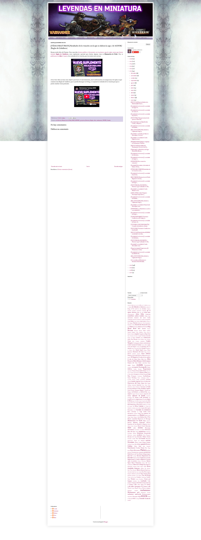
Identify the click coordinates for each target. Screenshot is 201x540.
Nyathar (148, 442)
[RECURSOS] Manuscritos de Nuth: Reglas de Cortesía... (140, 177)
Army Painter (137, 321)
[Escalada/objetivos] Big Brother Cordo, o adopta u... (139, 122)
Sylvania (133, 475)
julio (132, 85)
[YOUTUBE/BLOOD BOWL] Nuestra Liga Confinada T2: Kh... (140, 185)
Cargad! (139, 335)
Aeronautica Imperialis (141, 310)
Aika (138, 312)
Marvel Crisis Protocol (132, 426)
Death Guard (139, 350)
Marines (129, 422)
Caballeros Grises (142, 332)
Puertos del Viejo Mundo (137, 454)
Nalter (144, 437)
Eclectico (140, 355)
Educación (144, 355)
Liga (141, 411)
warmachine (130, 496)
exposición (130, 370)
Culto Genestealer (135, 348)
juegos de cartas (143, 399)
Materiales (148, 426)
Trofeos (129, 482)
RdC (131, 455)
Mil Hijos (133, 431)
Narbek (148, 437)
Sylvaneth (130, 475)
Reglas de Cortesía (145, 459)
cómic (133, 341)
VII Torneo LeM (145, 486)
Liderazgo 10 (134, 411)
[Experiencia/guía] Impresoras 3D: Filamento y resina (140, 248)
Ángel (149, 316)
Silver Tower (130, 470)
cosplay (148, 345)
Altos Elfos (140, 314)
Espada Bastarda (137, 369)
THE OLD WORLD (128, 38)
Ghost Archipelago (141, 378)
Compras (137, 341)
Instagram (130, 397)
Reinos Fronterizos (142, 461)
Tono (129, 479)
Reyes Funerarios (136, 463)
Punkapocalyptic (146, 454)
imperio (130, 394)
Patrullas (138, 448)
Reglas (91, 120)
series (145, 466)
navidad (133, 438)
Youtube (109, 120)
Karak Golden (130, 402)
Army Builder (131, 321)
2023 (130, 66)
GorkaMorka (142, 379)
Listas (144, 411)
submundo (138, 473)
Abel (140, 309)
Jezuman (56, 511)
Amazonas (147, 314)
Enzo (149, 363)
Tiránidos (138, 477)
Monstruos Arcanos (132, 435)
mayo (132, 90)
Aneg (146, 316)
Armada (142, 319)
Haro (143, 385)
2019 (130, 267)
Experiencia (146, 369)
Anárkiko (141, 316)
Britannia (136, 330)
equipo (129, 365)
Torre (139, 481)
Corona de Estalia (136, 345)
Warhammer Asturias (145, 492)
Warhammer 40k (133, 492)
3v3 (149, 305)
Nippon (135, 440)
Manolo (129, 419)
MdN (73, 120)
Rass (129, 455)
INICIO (51, 38)
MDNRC (77, 120)
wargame (148, 488)
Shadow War (143, 468)
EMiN (144, 361)
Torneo (133, 479)
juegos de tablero (135, 401)
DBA (134, 350)
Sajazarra (148, 464)
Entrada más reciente (56, 166)
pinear (129, 450)
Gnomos (133, 379)
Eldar (142, 359)
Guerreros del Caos (134, 383)
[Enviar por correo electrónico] (69, 118)
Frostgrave (133, 376)
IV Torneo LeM (137, 397)
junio (132, 88)
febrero (133, 97)
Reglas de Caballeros (136, 459)
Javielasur (145, 397)
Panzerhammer (131, 448)
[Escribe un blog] (71, 118)
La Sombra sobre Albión (136, 408)
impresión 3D (147, 394)
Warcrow (140, 488)
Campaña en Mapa (143, 334)
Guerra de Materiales (145, 381)
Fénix (147, 370)
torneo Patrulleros (139, 479)
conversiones (146, 343)
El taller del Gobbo (132, 359)
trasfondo (144, 481)
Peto (146, 448)
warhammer (99, 120)
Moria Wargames (146, 435)
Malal (138, 417)
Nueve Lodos (138, 442)
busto (144, 330)
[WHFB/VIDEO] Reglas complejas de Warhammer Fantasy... (140, 142)
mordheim (139, 435)
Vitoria (129, 488)
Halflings (129, 385)
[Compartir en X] (72, 118)
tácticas (139, 475)
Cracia (138, 346)
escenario (129, 367)
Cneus (129, 341)
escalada (140, 365)
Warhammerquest (146, 494)
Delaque (145, 350)
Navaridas (130, 438)
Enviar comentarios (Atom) (65, 169)
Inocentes (148, 395)
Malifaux (142, 417)
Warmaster (135, 496)
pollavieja (129, 452)
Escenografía (143, 367)
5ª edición (130, 307)
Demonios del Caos (138, 352)
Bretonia (130, 330)
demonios (130, 352)
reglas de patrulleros (132, 461)
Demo (148, 350)
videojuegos (137, 486)
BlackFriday (135, 326)
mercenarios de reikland (139, 429)
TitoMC (148, 477)
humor (141, 390)
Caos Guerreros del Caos (133, 335)
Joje (149, 397)
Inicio (88, 166)
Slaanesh (143, 470)
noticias (148, 440)
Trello (149, 481)
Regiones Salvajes (136, 457)
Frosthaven (139, 376)
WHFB (104, 120)
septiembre (134, 80)
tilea (135, 477)
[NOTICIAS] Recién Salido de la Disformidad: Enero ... (139, 102)
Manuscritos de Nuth (66, 120)
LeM (134, 410)
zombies (129, 500)
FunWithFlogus (146, 376)
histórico (134, 388)
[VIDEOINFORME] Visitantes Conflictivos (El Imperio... (139, 217)
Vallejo (138, 484)
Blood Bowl (132, 328)
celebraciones (146, 337)
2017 (130, 272)
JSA (135, 399)
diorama (148, 352)
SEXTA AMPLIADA (141, 38)
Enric (139, 363)
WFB (139, 496)
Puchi (129, 454)
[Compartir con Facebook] (74, 118)
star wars (132, 472)
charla (129, 339)
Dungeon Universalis (132, 355)
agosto (133, 83)
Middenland (147, 429)
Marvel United (141, 426)
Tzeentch (143, 482)
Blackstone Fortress (142, 326)
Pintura (143, 450)
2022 (130, 68)
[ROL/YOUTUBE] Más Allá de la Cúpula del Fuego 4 (139, 130)
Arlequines (139, 319)
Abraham (144, 309)
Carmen (143, 335)
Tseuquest (134, 482)
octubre (133, 78)
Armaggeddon (147, 319)
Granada (129, 381)
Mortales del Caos (132, 437)
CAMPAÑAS (71, 38)
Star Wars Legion (146, 472)
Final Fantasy (136, 372)
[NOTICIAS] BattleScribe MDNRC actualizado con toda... (140, 233)
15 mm (132, 305)
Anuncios (136, 317)
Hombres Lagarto (145, 388)
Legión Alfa (144, 408)
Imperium (141, 394)
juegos (137, 399)
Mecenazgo (147, 428)
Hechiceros (138, 386)
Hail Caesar (147, 383)
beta (128, 326)
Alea (143, 312)
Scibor (138, 466)
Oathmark (130, 444)
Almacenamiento (131, 314)
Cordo (129, 345)
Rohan (143, 463)
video (95, 120)
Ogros (133, 444)
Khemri (145, 402)
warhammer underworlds (134, 494)
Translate (133, 299)
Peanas (142, 448)
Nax (137, 438)
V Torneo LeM (132, 484)
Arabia (148, 317)
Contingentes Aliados (138, 343)
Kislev (140, 404)
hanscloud (139, 385)
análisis (137, 316)
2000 (137, 305)
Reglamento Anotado (145, 457)
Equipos (133, 365)
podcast (148, 450)
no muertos (141, 440)
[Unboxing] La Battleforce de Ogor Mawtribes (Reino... (140, 150)
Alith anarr (147, 312)
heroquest (130, 388)
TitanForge (143, 477)
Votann (132, 488)
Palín (144, 446)
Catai (142, 337)
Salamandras (130, 466)
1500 (135, 305)
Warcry (144, 488)
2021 (130, 71)
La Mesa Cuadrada (138, 406)
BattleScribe (138, 324)
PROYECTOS (90, 38)
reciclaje (134, 455)
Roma (149, 463)
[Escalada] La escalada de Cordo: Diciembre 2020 (139, 244)
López (139, 413)
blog (149, 326)
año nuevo (143, 317)
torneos (135, 481)
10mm (129, 305)
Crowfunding (143, 346)
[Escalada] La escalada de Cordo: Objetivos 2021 (139, 138)
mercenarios (131, 429)
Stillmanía (134, 473)
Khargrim (141, 402)
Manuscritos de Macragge (144, 419)
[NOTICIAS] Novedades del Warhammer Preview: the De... (139, 146)
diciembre (133, 73)
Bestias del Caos (146, 324)
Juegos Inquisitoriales (143, 401)
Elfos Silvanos (137, 361)
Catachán (138, 337)
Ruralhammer (130, 464)
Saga (145, 464)
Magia (129, 417)
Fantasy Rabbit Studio (141, 370)
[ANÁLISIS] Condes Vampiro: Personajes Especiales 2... (139, 193)
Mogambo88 (147, 433)
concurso (142, 341)
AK (140, 312)
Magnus (135, 417)
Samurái (134, 466)
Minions (134, 433)
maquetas (148, 420)
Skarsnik (134, 470)
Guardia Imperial (135, 381)
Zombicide (147, 498)
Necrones (148, 438)
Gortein (148, 379)
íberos (149, 392)
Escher (148, 367)
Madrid (142, 415)
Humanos (137, 390)
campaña (136, 334)
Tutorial (138, 482)
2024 (130, 63)
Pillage (149, 448)
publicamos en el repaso (59, 56)
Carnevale (148, 335)
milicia (137, 431)
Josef (133, 399)
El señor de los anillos (144, 357)
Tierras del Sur (131, 477)
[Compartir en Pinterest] (75, 118)
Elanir (139, 359)
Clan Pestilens (147, 339)
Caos (149, 334)
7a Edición (142, 307)
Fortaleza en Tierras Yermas (140, 374)
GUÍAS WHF (80, 38)
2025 (130, 61)
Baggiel (131, 323)
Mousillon (139, 437)
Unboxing (148, 482)
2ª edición (145, 305)
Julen (149, 401)
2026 (130, 59)
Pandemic (148, 446)
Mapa (144, 420)
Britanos (140, 330)
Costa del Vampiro (132, 346)
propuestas (141, 452)
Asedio (144, 321)
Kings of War (136, 404)
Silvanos (148, 468)
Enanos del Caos (132, 363)
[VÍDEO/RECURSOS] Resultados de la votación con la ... (140, 170)
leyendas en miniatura (143, 410)
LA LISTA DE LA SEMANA (113, 38)
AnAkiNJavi (131, 316)
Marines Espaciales (139, 422)
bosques (148, 328)
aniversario (130, 317)
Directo (129, 353)
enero (132, 100)
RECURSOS (100, 38)
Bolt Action (142, 328)
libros (129, 411)
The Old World (146, 475)
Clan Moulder (141, 339)
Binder (131, 326)
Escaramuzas (147, 365)
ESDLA (130, 369)
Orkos (135, 446)
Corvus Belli (144, 345)
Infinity (129, 395)
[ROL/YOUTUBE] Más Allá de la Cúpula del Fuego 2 (139, 256)
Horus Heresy (131, 390)
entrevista (144, 363)
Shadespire (137, 468)
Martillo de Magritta (142, 424)
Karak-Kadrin (136, 402)
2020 (130, 265)
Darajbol (144, 348)
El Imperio (134, 357)
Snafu (146, 470)
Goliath (137, 379)
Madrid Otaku (147, 415)
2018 (130, 270)
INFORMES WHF (61, 38)
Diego (145, 352)
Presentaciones (135, 452)
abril (132, 92)
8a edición (147, 307)
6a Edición (58, 120)
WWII (133, 498)
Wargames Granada (133, 490)
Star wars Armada (138, 472)
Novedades (131, 442)
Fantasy (134, 370)
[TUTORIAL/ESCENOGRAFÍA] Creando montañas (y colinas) (140, 225)
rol (146, 463)
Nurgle (144, 442)
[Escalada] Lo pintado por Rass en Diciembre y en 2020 (139, 134)
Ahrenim (134, 312)
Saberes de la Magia (138, 464)
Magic (132, 417)
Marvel (149, 424)
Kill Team (130, 404)
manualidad (134, 419)
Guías (142, 383)
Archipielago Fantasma (132, 319)
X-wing (137, 498)
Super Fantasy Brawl (145, 473)
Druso (143, 353)
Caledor (132, 334)
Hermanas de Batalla (145, 386)
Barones (135, 323)
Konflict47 (144, 404)
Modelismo (140, 433)
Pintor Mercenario (135, 450)
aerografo (134, 310)
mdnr (134, 428)
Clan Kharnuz (134, 339)
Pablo (140, 446)
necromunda (142, 438)
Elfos (145, 359)
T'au (137, 475)
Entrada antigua (118, 166)
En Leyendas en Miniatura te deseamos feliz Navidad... (138, 260)
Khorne (148, 402)
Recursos (87, 120)
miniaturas (142, 431)
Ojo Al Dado (137, 444)
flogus (132, 374)
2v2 (148, 305)
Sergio (141, 466)
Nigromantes (130, 440)
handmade (134, 385)
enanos (148, 361)
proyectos (82, 120)
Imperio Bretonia (135, 394)
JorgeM (129, 399)
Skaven (138, 470)
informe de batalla (138, 395)
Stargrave (129, 473)
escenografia (135, 367)
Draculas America (136, 353)
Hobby (139, 388)
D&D (140, 348)
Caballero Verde (135, 332)
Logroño (135, 413)
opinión (143, 444)
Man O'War (147, 417)
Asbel (141, 321)
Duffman (148, 353)
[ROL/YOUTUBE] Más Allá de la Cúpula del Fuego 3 (139, 201)
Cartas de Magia (131, 337)
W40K (136, 488)
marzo (132, 95)
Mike (129, 431)
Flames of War (143, 372)
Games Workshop (132, 378)
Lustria (137, 415)
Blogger (106, 522)
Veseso (142, 484)
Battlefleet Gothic (131, 324)
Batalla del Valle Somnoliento (144, 323)
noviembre (134, 75)
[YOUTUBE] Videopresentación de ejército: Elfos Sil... (140, 118)
